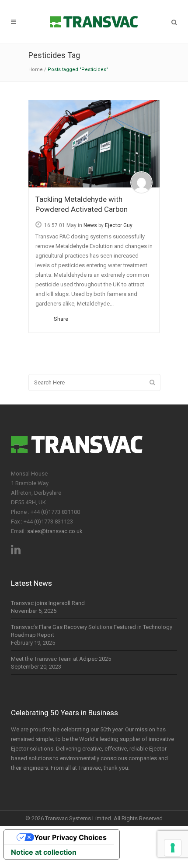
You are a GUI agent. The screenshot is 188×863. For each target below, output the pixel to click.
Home (35, 69)
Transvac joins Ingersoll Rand (48, 603)
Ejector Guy (118, 225)
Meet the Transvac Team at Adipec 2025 (61, 659)
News (90, 225)
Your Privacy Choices (70, 837)
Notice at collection (44, 852)
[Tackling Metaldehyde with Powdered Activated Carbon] (94, 143)
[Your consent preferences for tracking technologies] (172, 847)
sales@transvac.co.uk (55, 531)
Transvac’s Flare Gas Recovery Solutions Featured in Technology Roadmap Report (91, 631)
